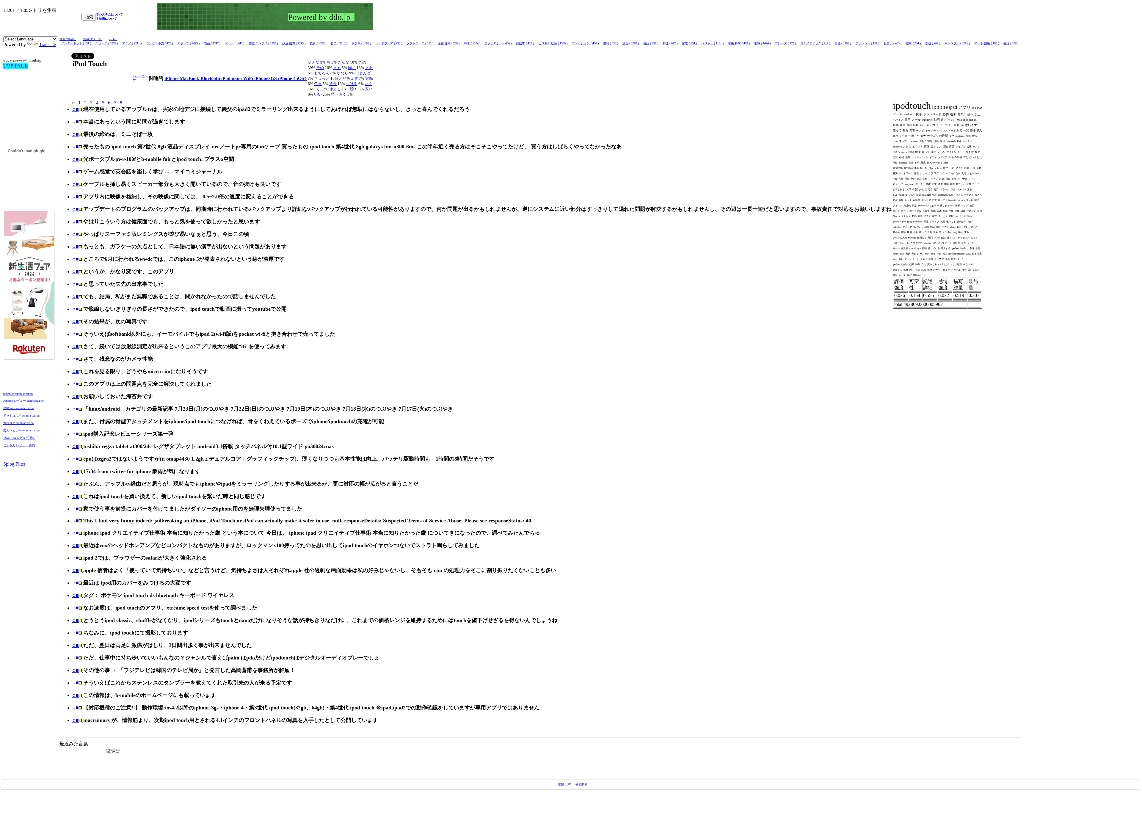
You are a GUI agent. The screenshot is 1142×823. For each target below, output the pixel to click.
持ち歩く (338, 94)
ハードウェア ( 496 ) (389, 43)
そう (333, 83)
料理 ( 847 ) (670, 43)
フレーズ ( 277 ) (786, 43)
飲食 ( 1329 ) (318, 43)
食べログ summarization (18, 423)
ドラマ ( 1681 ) (362, 43)
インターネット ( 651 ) (76, 43)
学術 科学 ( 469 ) (739, 43)
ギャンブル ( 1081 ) (958, 43)
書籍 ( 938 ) (611, 43)
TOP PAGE (15, 66)
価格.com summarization (18, 408)
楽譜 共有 (564, 784)
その (320, 67)
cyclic (113, 39)
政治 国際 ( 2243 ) (294, 43)
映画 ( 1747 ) (212, 43)
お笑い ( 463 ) (893, 43)
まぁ (337, 67)
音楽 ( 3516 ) (339, 43)
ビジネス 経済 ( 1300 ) (553, 43)
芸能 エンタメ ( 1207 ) (264, 43)
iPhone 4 (287, 78)
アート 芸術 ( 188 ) (987, 43)
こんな (343, 62)
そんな (313, 62)
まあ (369, 67)
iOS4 (302, 78)
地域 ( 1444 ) (762, 43)
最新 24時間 (67, 39)
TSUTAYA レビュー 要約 (19, 437)
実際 (369, 78)
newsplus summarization (18, 393)
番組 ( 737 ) (651, 43)
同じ (352, 67)
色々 (318, 83)
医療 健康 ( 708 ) (449, 43)
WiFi (248, 78)
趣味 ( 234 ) (914, 43)
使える (335, 89)
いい (318, 94)
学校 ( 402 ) (933, 43)
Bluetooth (210, 78)
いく (368, 83)
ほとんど (363, 73)
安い (369, 89)
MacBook (190, 78)
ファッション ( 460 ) (586, 43)
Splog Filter (14, 464)
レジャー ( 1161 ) (712, 43)
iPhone (172, 78)
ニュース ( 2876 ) (107, 43)
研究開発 (581, 784)
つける (351, 83)
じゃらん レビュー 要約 (19, 445)
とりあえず (348, 78)
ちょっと (322, 78)
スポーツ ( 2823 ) (188, 43)
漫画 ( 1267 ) (631, 43)
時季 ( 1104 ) (472, 43)
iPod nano (232, 78)
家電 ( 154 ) (690, 43)
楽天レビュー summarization (21, 430)
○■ (75, 109)
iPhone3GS (266, 78)
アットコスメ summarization (21, 415)
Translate (47, 44)
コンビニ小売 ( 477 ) (160, 43)
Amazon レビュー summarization (23, 400)
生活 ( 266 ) (1011, 43)
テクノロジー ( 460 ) (498, 43)
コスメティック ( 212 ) (815, 43)
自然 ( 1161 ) (843, 43)
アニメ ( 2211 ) (132, 43)
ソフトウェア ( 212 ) (420, 43)
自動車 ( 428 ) (525, 43)
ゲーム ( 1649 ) (235, 43)
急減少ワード (92, 39)
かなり (342, 73)
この (362, 62)
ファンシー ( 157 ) (867, 43)
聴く (354, 89)
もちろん (322, 73)
